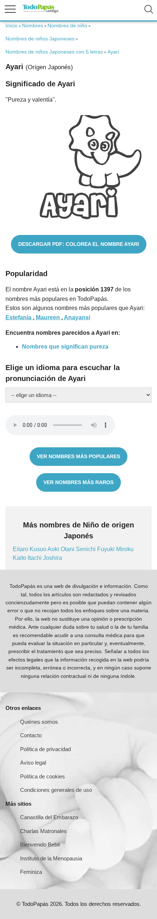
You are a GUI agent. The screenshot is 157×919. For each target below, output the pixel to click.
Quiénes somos (39, 722)
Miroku (125, 549)
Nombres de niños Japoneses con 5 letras (54, 52)
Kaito (20, 558)
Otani (68, 549)
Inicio (11, 25)
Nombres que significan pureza (65, 346)
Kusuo (38, 549)
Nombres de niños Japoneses (39, 39)
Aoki (54, 549)
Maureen (48, 317)
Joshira (52, 558)
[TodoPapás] (40, 12)
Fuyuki (106, 549)
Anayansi (77, 317)
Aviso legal (33, 762)
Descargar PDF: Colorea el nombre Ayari (78, 244)
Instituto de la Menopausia (51, 858)
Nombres (32, 25)
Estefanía (19, 317)
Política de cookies (42, 776)
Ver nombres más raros (78, 482)
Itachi (35, 558)
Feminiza (31, 872)
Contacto (31, 735)
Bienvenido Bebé (40, 844)
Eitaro (21, 549)
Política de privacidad (45, 749)
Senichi (86, 549)
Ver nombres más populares (78, 456)
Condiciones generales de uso (56, 790)
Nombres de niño (67, 25)
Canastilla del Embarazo (49, 817)
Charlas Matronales (43, 831)
